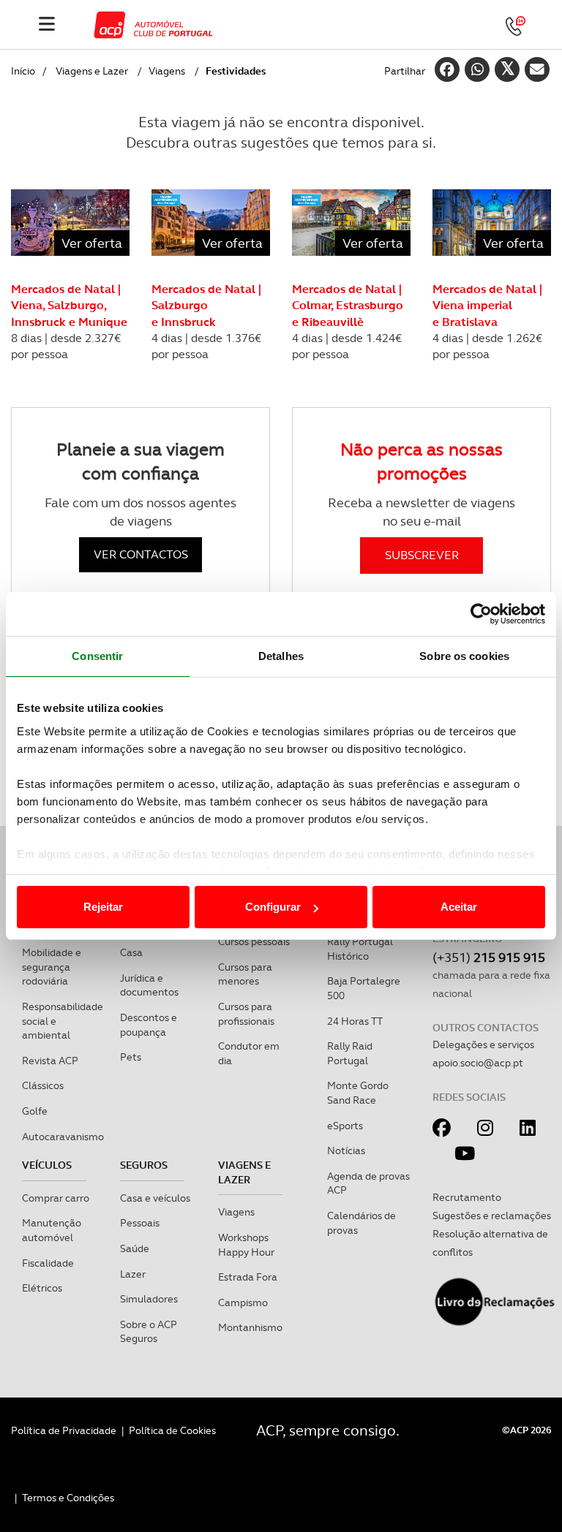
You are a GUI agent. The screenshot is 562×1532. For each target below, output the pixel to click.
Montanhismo (250, 1327)
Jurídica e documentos (149, 985)
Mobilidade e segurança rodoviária (51, 966)
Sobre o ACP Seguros (148, 1332)
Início (23, 70)
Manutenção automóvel (51, 1230)
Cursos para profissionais (246, 1014)
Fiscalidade (48, 1263)
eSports (345, 1125)
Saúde (134, 1248)
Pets (130, 1056)
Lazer (133, 1274)
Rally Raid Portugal (349, 1053)
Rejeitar (103, 906)
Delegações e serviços (483, 1044)
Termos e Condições (68, 1497)
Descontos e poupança (148, 1025)
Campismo (243, 1302)
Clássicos (43, 1085)
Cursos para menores (245, 974)
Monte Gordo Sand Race (358, 1093)
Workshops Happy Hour (246, 1245)
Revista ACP (50, 1060)
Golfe (35, 1111)
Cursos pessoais (254, 941)
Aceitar (459, 906)
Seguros (144, 1165)
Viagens (167, 70)
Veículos (47, 1165)
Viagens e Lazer (92, 70)
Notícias (346, 1150)
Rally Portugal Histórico (360, 949)
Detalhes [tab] (281, 656)
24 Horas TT (355, 1021)
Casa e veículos (155, 1198)
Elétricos (42, 1287)
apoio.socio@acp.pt (477, 1062)
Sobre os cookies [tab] (464, 656)
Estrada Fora (247, 1276)
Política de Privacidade (63, 1430)
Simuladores (149, 1298)
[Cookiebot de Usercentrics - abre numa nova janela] (481, 614)
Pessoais (140, 1222)
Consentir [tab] (97, 656)
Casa (131, 952)
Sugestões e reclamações (491, 1215)
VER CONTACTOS (141, 554)
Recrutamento (466, 1197)
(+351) (488, 957)
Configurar (273, 906)
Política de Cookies (172, 1430)
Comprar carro (55, 1198)
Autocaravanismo (63, 1136)
